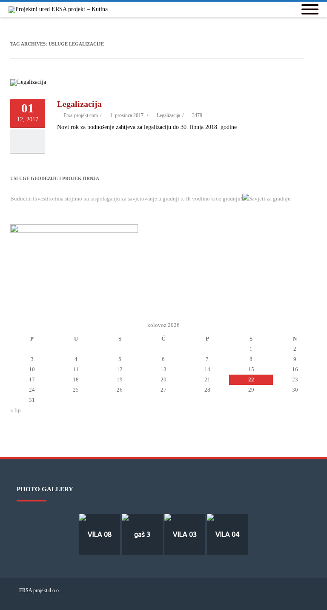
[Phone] (260, 596)
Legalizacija (79, 104)
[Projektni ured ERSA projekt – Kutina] (60, 9)
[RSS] (301, 596)
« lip (15, 410)
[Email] (287, 596)
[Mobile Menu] (309, 10)
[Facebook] (274, 596)
